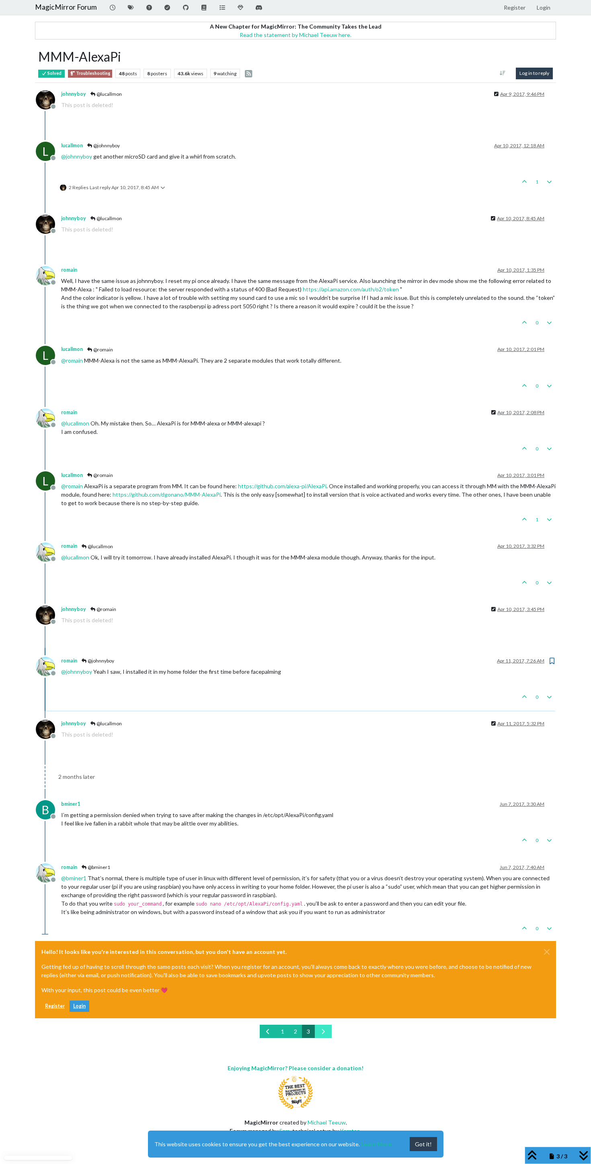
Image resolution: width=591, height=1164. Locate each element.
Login (79, 1006)
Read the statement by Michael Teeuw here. (295, 34)
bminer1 (70, 804)
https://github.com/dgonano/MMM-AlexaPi (167, 494)
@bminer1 (98, 867)
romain (69, 270)
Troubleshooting (92, 73)
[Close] (547, 952)
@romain (102, 350)
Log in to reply (534, 73)
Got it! (423, 1144)
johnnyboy (73, 94)
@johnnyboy (106, 145)
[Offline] (48, 98)
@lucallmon (109, 94)
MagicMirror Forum (66, 7)
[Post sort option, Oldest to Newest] (502, 73)
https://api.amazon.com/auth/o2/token (351, 289)
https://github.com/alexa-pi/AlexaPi (282, 486)
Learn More (376, 1144)
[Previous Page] (268, 1031)
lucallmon (72, 145)
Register (55, 1006)
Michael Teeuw (327, 1122)
